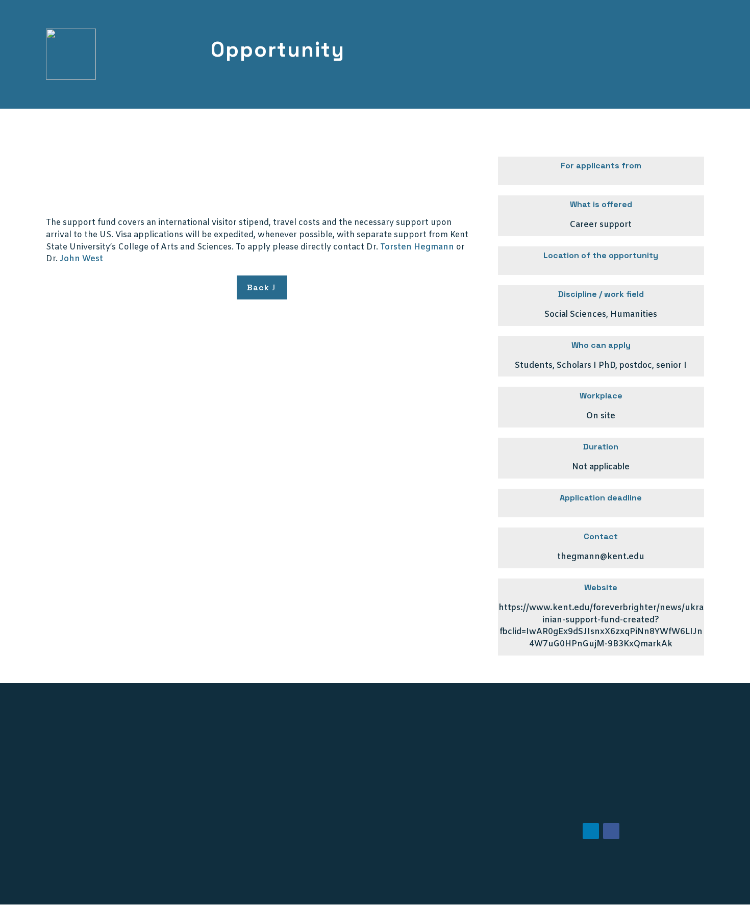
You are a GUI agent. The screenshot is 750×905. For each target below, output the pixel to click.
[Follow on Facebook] (611, 831)
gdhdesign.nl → (642, 888)
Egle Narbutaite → (174, 888)
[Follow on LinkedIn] (591, 831)
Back (258, 287)
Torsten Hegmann (418, 247)
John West (81, 259)
